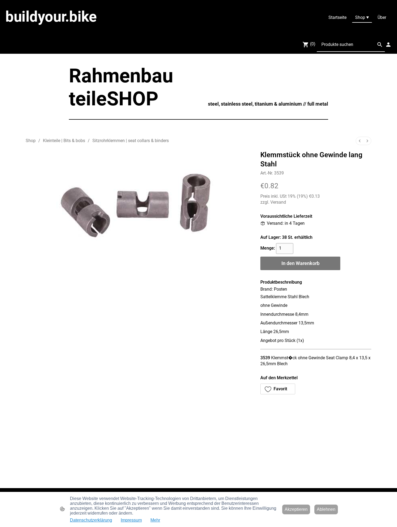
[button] (379, 44)
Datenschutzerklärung (91, 520)
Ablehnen (326, 509)
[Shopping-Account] (388, 44)
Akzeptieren (296, 509)
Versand (278, 202)
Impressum (131, 520)
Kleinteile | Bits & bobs (64, 140)
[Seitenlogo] (69, 30)
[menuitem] (360, 141)
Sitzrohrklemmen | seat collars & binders (130, 140)
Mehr (155, 520)
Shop (31, 140)
